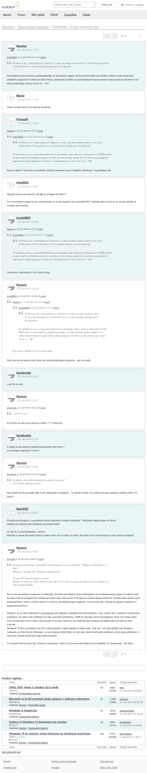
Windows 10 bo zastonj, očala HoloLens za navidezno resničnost (50, 733)
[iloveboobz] (11, 375)
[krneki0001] (11, 220)
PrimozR (22, 119)
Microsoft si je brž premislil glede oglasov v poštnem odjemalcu (49, 699)
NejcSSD (22, 509)
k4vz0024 (22, 183)
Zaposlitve (70, 15)
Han (122, 687)
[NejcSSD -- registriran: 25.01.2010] (11, 511)
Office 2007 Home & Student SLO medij (33, 687)
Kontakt (55, 767)
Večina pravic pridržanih (64, 761)
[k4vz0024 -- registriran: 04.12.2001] (11, 185)
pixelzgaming (15, 713)
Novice (7, 15)
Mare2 (20, 96)
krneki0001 (12, 57)
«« (106, 36)
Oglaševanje (10, 767)
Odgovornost (106, 761)
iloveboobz (23, 373)
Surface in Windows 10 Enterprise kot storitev (38, 722)
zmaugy (124, 699)
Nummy (21, 46)
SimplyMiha (126, 733)
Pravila (7, 761)
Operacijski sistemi (29, 716)
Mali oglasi (38, 14)
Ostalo (87, 15)
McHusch (13, 725)
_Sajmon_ (13, 690)
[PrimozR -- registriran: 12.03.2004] (11, 121)
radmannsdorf (127, 710)
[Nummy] (11, 48)
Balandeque (14, 701)
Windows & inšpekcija (23, 710)
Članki (54, 14)
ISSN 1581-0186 (108, 767)
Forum (21, 15)
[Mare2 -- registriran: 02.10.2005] (11, 97)
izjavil (43, 57)
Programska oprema (29, 693)
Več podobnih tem (11, 752)
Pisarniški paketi (36, 704)
